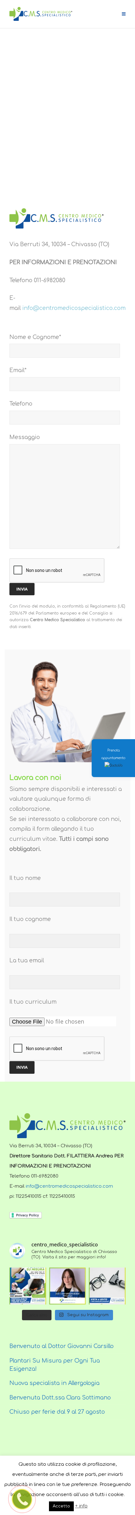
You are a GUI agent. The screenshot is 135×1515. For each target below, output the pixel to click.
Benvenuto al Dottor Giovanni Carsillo (61, 1346)
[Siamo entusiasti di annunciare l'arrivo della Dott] (67, 1286)
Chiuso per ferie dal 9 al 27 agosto (57, 1412)
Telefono (20, 404)
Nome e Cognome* (35, 337)
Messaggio (24, 437)
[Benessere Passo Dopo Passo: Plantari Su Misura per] (27, 1286)
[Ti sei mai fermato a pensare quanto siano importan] (107, 1286)
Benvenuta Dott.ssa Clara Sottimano (60, 1397)
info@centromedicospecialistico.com (74, 308)
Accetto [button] (61, 1506)
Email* (18, 370)
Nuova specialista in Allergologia (54, 1383)
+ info (81, 1506)
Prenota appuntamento (113, 754)
